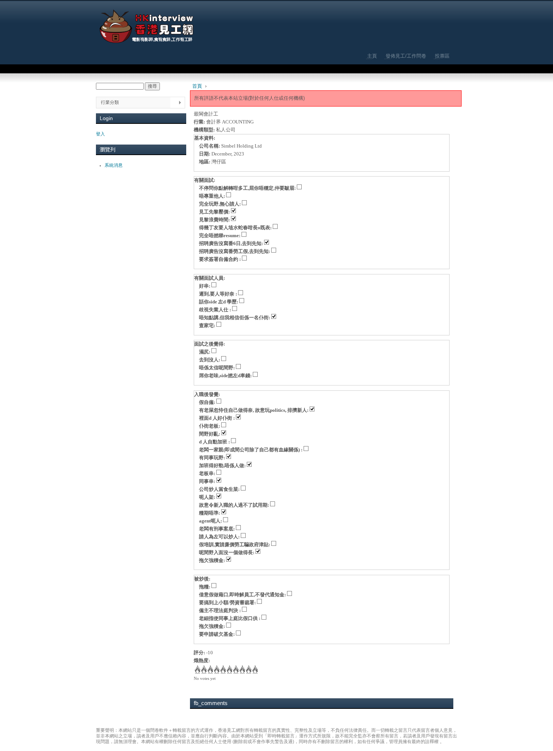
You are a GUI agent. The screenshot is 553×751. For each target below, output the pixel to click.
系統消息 (114, 165)
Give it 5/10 (222, 670)
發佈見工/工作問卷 (406, 56)
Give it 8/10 (242, 670)
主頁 (372, 56)
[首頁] (147, 26)
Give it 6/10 (229, 670)
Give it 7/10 (235, 670)
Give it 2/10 (203, 670)
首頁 (197, 86)
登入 (100, 134)
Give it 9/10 (248, 670)
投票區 (442, 56)
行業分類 (107, 102)
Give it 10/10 (254, 670)
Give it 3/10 (210, 670)
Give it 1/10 (197, 670)
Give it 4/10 (216, 670)
